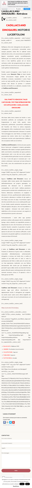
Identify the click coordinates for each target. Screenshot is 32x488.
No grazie (18, 8)
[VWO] (7, 9)
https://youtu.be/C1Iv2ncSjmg (9, 307)
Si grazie (27, 8)
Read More (16, 486)
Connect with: (6, 419)
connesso (11, 417)
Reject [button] (27, 484)
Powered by (4, 9)
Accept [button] (22, 484)
